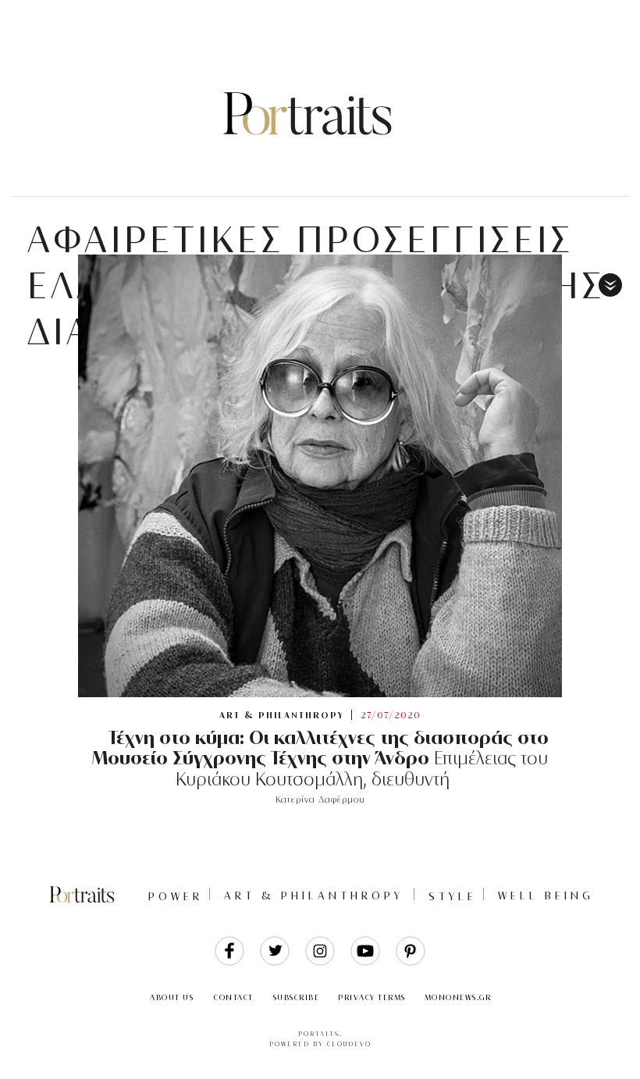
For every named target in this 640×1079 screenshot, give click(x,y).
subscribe (296, 997)
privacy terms (372, 997)
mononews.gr (458, 997)
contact (234, 997)
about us (172, 997)
